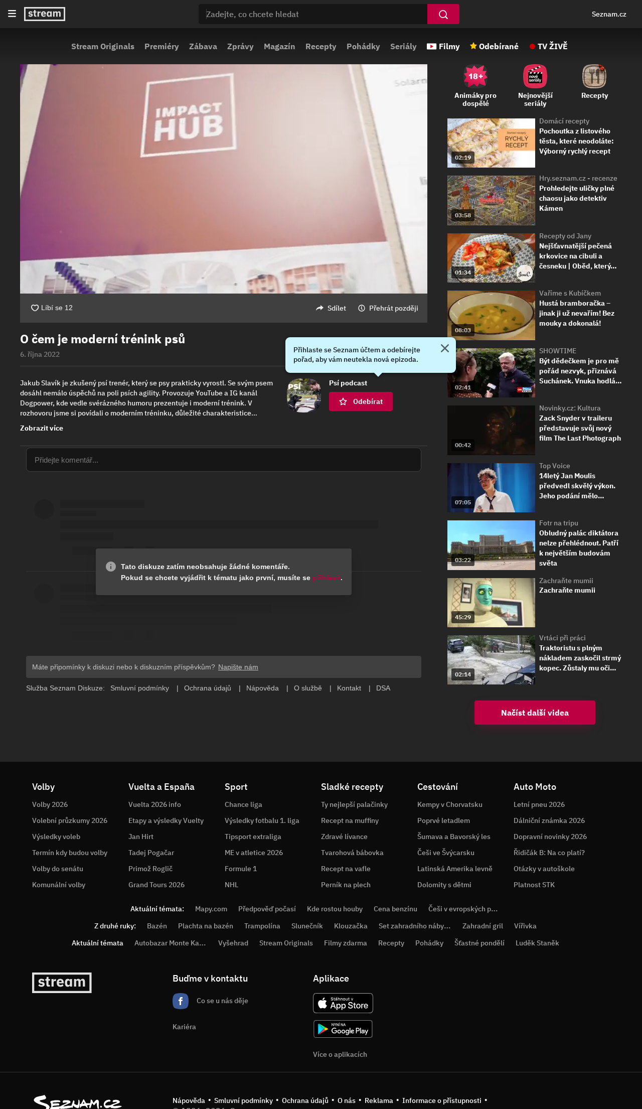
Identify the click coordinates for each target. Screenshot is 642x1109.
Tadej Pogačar (151, 852)
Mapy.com (211, 908)
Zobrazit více (41, 428)
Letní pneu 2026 (539, 804)
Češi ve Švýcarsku (445, 852)
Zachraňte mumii (566, 580)
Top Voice (554, 465)
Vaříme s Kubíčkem (570, 293)
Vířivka (525, 925)
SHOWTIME (557, 350)
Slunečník (307, 925)
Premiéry (161, 46)
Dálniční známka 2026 (549, 820)
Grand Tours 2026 (156, 884)
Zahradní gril (482, 925)
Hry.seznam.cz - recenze (578, 178)
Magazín (279, 46)
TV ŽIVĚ (553, 46)
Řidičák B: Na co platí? (549, 852)
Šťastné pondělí (479, 942)
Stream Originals (102, 46)
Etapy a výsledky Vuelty (166, 820)
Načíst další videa (535, 713)
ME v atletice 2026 (254, 852)
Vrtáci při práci (562, 637)
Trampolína (262, 925)
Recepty (321, 46)
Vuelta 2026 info (154, 804)
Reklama (379, 1100)
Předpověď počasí (267, 908)
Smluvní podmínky (243, 1100)
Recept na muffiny (350, 820)
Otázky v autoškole (544, 868)
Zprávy (240, 46)
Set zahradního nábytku (416, 925)
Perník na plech (346, 884)
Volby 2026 (50, 804)
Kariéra (184, 1026)
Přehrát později (393, 308)
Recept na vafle (346, 868)
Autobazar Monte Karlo (171, 942)
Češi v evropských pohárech (472, 908)
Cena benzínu (395, 908)
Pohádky (363, 46)
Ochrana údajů (305, 1100)
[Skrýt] (445, 349)
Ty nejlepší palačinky (354, 804)
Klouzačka (351, 925)
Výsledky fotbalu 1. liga (262, 820)
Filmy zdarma (345, 942)
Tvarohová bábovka (352, 852)
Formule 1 (241, 868)
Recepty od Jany (565, 235)
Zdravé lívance (344, 836)
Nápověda (189, 1100)
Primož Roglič (150, 868)
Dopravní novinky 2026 (550, 836)
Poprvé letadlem (443, 820)
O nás (347, 1100)
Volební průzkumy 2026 (69, 820)
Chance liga (243, 804)
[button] (223, 179)
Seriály (403, 46)
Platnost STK (534, 884)
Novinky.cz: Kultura (570, 407)
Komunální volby (58, 884)
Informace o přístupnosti (442, 1100)
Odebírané (499, 46)
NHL (231, 884)
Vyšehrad (233, 942)
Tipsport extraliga (253, 836)
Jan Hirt (140, 836)
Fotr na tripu (558, 522)
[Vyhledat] (443, 14)
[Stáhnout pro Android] (343, 1029)
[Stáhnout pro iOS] (343, 1003)
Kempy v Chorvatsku (450, 804)
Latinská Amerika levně (455, 868)
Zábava (203, 46)
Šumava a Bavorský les (454, 836)
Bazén (157, 925)
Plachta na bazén (205, 925)
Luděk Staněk (537, 942)
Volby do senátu (57, 868)
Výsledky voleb (56, 836)
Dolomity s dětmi (444, 884)
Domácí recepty (564, 120)
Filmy (449, 46)
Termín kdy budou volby (69, 852)
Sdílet (337, 308)
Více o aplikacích (340, 1054)
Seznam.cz (609, 14)
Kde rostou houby (335, 908)
